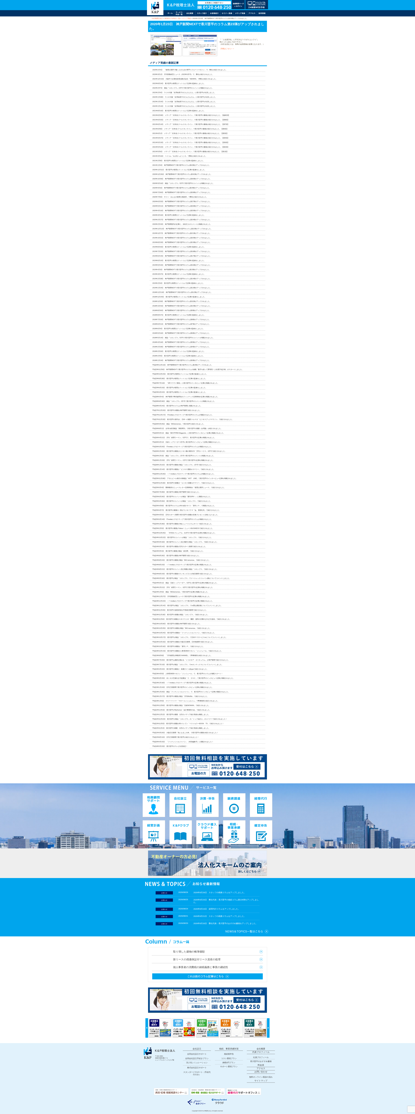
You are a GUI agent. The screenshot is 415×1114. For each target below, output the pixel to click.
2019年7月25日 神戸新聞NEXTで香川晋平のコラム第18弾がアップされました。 (181, 251)
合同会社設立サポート (197, 1054)
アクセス (261, 1068)
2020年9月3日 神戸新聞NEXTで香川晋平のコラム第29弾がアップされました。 (181, 188)
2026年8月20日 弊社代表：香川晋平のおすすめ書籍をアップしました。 (225, 923)
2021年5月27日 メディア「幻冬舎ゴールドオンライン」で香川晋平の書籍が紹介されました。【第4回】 (190, 138)
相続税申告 (229, 1054)
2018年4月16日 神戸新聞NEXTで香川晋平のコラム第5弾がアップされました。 (181, 342)
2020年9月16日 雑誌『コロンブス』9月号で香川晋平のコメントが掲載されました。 (183, 183)
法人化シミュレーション (197, 1062)
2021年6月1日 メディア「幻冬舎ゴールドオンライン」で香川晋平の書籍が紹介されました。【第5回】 (190, 133)
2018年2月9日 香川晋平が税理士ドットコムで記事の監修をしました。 (178, 356)
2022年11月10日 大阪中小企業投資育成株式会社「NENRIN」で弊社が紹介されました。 (184, 79)
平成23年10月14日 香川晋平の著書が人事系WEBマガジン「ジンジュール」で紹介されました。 (187, 651)
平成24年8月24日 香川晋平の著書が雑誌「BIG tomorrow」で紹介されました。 (181, 560)
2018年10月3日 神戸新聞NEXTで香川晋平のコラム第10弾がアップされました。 (181, 306)
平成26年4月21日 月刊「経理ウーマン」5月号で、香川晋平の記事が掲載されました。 (184, 437)
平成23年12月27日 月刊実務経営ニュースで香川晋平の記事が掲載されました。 (181, 596)
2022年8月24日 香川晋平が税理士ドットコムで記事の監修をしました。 (178, 83)
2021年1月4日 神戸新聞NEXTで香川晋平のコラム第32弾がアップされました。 (181, 165)
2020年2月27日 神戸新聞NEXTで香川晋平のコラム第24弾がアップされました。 (181, 220)
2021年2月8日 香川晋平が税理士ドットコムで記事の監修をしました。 (178, 160)
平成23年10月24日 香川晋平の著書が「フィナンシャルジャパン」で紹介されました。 (184, 633)
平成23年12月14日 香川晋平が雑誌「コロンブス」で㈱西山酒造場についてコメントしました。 (187, 605)
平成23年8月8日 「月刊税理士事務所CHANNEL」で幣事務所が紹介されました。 (182, 655)
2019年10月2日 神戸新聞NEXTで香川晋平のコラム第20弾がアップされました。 (181, 238)
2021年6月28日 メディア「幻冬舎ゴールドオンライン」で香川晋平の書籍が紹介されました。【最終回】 (191, 115)
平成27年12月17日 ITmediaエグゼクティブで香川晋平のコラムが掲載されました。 (183, 415)
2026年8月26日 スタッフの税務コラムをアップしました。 (219, 892)
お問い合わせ (260, 1072)
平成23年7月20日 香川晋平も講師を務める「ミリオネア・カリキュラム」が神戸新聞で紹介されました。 (191, 660)
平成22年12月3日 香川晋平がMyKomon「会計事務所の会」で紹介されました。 (181, 710)
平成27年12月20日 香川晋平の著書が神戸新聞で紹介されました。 (176, 410)
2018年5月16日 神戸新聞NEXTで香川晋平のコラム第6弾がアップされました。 (181, 333)
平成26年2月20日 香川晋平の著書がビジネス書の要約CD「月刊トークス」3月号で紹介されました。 (189, 451)
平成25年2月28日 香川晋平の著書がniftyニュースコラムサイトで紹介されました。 (182, 524)
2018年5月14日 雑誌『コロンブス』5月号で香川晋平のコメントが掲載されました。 (183, 338)
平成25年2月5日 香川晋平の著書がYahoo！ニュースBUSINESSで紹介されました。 (183, 528)
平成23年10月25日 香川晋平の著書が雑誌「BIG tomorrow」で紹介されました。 (181, 628)
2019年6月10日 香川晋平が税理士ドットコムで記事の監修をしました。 (178, 260)
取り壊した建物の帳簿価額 (189, 951)
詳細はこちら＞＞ (227, 49)
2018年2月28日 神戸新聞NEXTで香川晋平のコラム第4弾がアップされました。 (181, 347)
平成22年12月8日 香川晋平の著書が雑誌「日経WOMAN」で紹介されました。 (181, 705)
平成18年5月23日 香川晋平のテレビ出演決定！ (170, 746)
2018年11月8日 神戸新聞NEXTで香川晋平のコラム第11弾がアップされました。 (181, 301)
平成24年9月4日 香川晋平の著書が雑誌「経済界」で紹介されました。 (178, 551)
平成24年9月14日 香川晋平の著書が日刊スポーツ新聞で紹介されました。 (179, 546)
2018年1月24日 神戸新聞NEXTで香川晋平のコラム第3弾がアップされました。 (181, 360)
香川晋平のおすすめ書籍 (261, 1061)
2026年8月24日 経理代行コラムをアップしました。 (216, 909)
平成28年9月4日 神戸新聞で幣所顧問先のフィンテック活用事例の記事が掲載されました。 (185, 397)
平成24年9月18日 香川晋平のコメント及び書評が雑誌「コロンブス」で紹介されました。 (185, 542)
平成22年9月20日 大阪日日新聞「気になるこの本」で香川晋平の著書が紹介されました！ (185, 733)
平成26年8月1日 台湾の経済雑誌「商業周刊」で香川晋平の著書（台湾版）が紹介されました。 (187, 428)
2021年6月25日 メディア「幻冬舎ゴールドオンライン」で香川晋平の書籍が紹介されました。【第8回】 (190, 120)
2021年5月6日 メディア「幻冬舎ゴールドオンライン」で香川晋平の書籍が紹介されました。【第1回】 (190, 151)
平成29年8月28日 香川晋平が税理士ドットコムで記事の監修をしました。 (179, 378)
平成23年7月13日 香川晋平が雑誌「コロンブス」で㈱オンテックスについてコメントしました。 (187, 664)
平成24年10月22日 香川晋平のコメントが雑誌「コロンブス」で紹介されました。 (182, 537)
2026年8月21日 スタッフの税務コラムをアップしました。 (219, 916)
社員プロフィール (261, 1057)
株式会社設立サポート (197, 1068)
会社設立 (197, 1049)
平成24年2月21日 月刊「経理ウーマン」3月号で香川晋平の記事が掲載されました (182, 587)
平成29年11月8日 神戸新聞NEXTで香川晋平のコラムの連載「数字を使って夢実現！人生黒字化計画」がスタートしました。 (197, 369)
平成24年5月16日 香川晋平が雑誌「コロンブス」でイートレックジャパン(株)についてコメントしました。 (191, 578)
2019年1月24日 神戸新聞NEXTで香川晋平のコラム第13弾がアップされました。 (181, 288)
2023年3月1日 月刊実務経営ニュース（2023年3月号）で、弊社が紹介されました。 (183, 74)
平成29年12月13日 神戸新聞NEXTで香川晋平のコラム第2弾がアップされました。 (182, 365)
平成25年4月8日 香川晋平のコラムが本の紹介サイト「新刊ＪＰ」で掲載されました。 (184, 506)
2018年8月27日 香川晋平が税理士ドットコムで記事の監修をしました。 (178, 315)
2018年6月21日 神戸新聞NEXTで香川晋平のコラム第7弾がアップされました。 (181, 324)
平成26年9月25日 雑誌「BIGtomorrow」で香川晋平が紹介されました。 (178, 424)
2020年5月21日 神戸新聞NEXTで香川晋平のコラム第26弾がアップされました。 (181, 206)
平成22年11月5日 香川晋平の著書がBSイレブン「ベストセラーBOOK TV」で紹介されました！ (188, 723)
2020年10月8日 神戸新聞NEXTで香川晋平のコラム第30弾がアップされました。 (181, 179)
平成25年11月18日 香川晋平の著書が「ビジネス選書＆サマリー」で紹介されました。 (184, 483)
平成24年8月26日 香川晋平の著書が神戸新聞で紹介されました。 (176, 555)
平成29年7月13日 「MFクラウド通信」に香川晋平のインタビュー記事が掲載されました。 (185, 383)
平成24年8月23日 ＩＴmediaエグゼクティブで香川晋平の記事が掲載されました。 (182, 565)
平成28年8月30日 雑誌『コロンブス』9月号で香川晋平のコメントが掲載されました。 (184, 401)
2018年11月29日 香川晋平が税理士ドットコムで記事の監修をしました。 (179, 297)
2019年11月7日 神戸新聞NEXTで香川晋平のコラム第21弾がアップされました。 (181, 233)
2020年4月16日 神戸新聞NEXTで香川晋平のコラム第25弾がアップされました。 (181, 210)
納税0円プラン (229, 1062)
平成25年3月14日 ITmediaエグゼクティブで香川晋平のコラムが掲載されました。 (182, 519)
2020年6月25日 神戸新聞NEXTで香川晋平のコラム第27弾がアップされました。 (181, 201)
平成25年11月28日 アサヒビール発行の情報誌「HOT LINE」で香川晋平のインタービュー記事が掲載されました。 (194, 478)
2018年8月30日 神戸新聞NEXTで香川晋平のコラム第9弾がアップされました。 (181, 310)
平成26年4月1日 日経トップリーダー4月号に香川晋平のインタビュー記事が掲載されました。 (187, 442)
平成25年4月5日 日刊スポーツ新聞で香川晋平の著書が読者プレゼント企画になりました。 (185, 515)
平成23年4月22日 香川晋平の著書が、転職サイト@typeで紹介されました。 (180, 669)
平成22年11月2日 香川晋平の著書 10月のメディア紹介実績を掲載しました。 (181, 728)
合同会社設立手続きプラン (197, 1058)
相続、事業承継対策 (229, 1049)
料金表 (261, 1065)
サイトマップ (260, 1080)
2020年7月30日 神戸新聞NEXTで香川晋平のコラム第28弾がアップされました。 (181, 192)
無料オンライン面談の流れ (261, 1077)
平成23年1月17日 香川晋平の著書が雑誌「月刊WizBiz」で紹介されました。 (180, 696)
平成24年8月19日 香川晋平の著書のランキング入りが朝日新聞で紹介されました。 (182, 574)
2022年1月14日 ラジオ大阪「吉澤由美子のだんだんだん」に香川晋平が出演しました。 (184, 106)
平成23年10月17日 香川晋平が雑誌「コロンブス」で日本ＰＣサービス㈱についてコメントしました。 (189, 637)
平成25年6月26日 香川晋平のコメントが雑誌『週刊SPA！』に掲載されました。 (182, 496)
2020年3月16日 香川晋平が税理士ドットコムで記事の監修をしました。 (178, 215)
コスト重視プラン (229, 1058)
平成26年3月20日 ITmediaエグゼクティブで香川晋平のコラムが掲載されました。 (182, 447)
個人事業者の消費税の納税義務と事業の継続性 (200, 967)
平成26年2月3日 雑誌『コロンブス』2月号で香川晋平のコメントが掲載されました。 (183, 456)
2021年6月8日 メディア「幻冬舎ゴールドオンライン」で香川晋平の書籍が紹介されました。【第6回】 (190, 129)
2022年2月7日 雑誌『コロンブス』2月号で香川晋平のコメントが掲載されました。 (183, 88)
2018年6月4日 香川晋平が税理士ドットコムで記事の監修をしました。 (178, 328)
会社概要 (261, 1049)
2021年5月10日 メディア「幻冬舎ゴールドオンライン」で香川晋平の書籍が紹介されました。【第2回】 (190, 147)
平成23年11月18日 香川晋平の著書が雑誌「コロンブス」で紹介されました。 (180, 614)
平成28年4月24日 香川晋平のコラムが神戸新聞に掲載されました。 (177, 406)
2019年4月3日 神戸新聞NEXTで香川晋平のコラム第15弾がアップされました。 (181, 269)
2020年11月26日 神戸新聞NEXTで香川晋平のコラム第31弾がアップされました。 (182, 174)
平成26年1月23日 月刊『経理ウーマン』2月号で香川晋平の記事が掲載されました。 (183, 460)
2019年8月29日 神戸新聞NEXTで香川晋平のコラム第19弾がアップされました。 (181, 242)
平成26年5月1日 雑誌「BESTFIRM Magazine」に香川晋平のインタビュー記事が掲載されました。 (188, 433)
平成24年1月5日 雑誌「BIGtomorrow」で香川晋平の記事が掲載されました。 (180, 592)
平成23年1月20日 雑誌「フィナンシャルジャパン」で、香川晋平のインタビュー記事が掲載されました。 (191, 692)
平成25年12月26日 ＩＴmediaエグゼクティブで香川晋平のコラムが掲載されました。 (183, 474)
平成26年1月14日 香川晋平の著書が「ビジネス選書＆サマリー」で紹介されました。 (183, 469)
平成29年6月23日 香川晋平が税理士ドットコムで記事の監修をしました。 (179, 387)
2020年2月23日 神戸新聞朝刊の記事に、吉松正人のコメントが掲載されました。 (182, 224)
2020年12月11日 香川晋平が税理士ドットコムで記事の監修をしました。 (179, 170)
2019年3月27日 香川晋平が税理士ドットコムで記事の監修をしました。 (178, 274)
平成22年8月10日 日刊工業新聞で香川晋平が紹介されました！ (175, 737)
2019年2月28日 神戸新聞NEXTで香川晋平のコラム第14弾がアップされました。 (181, 279)
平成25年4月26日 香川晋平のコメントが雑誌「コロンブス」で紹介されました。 (182, 501)
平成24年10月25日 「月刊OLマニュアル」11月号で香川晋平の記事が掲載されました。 (184, 533)
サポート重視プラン (229, 1066)
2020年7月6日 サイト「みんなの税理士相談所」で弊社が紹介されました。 (180, 197)
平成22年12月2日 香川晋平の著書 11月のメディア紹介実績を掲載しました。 (181, 714)
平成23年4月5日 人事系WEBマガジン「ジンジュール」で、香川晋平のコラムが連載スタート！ (187, 673)
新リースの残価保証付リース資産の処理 (196, 959)
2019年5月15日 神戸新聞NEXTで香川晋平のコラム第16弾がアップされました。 (181, 265)
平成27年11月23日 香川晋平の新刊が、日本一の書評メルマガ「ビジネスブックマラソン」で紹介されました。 (193, 419)
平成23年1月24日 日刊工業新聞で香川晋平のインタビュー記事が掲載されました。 (182, 687)
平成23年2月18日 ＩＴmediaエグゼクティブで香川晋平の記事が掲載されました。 (182, 683)
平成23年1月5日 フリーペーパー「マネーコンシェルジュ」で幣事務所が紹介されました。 (185, 701)
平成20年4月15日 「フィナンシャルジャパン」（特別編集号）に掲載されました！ (182, 742)
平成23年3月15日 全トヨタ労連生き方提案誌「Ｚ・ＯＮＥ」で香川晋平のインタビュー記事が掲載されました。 (193, 678)
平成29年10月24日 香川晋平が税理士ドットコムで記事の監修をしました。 (180, 374)
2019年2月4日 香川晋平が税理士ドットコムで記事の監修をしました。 (178, 283)
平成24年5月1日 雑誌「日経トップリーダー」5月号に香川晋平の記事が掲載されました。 (185, 583)
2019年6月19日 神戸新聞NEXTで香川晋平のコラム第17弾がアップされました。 (181, 256)
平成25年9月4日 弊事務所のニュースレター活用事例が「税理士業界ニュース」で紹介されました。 (189, 487)
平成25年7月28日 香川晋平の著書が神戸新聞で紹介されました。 (176, 492)
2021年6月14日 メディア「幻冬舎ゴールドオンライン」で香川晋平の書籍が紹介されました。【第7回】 (190, 124)
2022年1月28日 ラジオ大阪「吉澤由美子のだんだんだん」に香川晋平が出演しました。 (184, 97)
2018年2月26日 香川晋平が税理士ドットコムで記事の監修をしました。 (178, 351)
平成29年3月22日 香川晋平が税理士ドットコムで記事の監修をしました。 (179, 392)
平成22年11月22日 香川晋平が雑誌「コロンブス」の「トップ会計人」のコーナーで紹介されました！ (189, 719)
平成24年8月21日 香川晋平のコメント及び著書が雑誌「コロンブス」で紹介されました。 (185, 569)
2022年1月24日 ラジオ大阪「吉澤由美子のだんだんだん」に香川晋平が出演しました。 (184, 101)
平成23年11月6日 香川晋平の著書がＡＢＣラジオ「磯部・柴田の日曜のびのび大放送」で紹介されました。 (191, 619)
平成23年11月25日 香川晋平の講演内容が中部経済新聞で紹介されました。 (180, 610)
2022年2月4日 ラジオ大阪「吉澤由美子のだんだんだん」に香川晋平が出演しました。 (184, 92)
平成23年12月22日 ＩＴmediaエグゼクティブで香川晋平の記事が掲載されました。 (183, 601)
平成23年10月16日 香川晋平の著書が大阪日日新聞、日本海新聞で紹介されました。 (183, 642)
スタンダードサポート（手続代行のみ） (197, 1073)
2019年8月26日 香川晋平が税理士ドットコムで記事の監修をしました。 (178, 247)
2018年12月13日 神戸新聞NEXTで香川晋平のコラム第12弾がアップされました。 (182, 292)
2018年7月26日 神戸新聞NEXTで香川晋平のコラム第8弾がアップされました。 (181, 319)
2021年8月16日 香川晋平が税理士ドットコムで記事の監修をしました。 (178, 111)
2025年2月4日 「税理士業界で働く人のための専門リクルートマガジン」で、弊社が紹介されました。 (189, 70)
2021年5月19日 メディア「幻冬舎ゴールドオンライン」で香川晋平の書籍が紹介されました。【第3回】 (190, 142)
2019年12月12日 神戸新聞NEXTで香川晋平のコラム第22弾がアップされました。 (182, 229)
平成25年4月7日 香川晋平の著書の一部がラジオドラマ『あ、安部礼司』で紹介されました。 (186, 510)
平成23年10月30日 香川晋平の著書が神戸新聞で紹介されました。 (176, 624)
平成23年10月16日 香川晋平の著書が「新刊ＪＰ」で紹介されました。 (178, 646)
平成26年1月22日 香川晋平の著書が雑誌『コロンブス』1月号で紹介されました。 (182, 465)
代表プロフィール (261, 1052)
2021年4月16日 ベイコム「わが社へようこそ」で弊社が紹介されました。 (179, 156)
